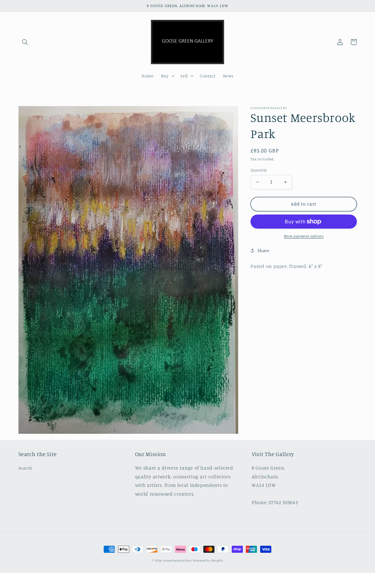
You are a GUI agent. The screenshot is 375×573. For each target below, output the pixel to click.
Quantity (258, 170)
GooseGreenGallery (177, 560)
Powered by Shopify (208, 560)
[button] (25, 42)
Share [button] (263, 250)
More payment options (304, 236)
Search (25, 467)
